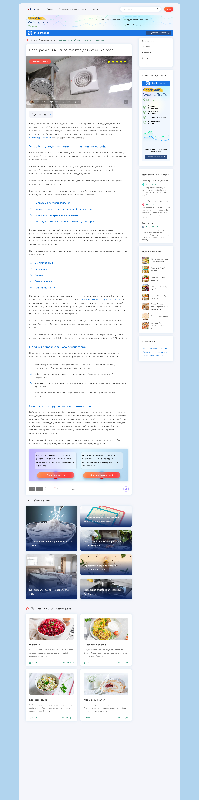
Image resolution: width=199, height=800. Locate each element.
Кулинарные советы (47, 40)
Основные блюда (149, 41)
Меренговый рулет (94, 699)
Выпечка (146, 64)
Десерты (146, 58)
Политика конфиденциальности (72, 9)
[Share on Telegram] (126, 489)
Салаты (145, 47)
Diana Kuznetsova (41, 102)
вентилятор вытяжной (40, 137)
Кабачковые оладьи (95, 644)
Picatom (33, 40)
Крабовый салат (38, 699)
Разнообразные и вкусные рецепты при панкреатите (156, 181)
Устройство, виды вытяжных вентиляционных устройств (156, 348)
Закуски (145, 52)
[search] (157, 9)
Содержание (39, 114)
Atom (34, 9)
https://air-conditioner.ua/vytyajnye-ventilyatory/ (100, 299)
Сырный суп (147, 223)
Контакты (95, 9)
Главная (50, 9)
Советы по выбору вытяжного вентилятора (156, 355)
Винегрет (34, 644)
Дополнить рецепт (56, 475)
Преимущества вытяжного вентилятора (156, 352)
